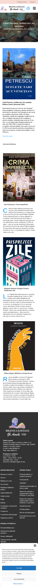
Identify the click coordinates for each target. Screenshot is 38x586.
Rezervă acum (8, 136)
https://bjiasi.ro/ (12, 450)
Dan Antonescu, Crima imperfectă (16, 204)
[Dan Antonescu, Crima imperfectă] (19, 177)
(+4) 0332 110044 (14, 446)
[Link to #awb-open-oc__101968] (28, 8)
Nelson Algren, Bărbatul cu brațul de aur (18, 373)
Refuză (19, 573)
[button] (35, 546)
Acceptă (19, 568)
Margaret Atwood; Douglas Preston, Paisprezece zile (16, 289)
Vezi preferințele (19, 579)
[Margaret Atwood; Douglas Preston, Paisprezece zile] (19, 261)
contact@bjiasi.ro (14, 448)
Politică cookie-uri (18, 583)
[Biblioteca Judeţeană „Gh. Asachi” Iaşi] (12, 6)
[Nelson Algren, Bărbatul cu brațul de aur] (19, 345)
